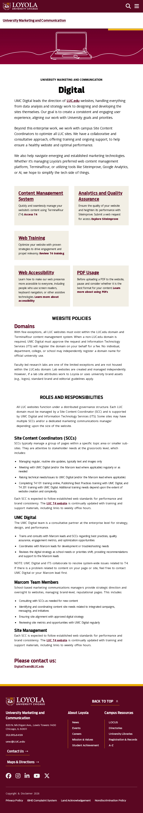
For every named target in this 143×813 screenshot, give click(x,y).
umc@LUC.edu (15, 742)
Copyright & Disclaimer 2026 (22, 793)
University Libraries (121, 734)
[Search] (128, 6)
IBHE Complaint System (42, 800)
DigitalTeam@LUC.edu (29, 666)
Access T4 (30, 214)
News (75, 722)
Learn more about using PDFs (98, 290)
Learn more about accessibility (38, 299)
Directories (115, 728)
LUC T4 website (57, 503)
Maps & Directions (21, 762)
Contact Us (15, 751)
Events (76, 728)
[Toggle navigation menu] (136, 6)
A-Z (111, 745)
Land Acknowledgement (76, 800)
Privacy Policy (14, 800)
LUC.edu (73, 100)
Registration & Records (123, 739)
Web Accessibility (36, 272)
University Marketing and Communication (34, 20)
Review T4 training (51, 253)
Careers (77, 734)
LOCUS (113, 722)
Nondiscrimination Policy (110, 800)
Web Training (31, 238)
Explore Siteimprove (104, 219)
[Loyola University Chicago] (20, 6)
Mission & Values (82, 739)
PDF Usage (88, 272)
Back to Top (102, 701)
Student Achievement (85, 745)
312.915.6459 (14, 735)
